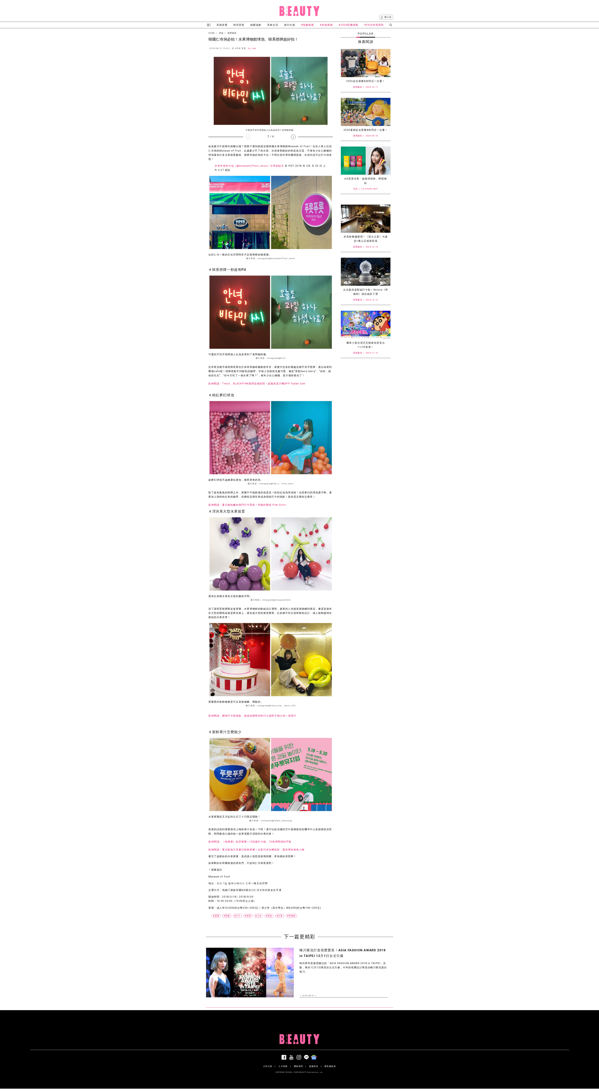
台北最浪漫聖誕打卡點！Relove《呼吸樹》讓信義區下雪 (365, 291)
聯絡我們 (298, 1066)
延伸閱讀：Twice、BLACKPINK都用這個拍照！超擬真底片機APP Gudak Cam (256, 383)
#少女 (258, 916)
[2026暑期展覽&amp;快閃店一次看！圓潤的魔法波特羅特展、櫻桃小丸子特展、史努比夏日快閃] (366, 112)
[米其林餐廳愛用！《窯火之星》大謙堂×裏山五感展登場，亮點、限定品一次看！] (366, 218)
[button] (293, 137)
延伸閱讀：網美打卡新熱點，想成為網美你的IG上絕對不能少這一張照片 (252, 715)
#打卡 (237, 916)
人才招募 (282, 1066)
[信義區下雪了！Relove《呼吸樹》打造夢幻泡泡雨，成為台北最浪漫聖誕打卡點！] (366, 272)
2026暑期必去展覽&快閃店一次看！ (366, 129)
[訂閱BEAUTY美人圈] (314, 1057)
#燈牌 (248, 916)
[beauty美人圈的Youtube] (292, 1057)
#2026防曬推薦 (348, 24)
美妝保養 (222, 24)
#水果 (280, 916)
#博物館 (291, 916)
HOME (211, 33)
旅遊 (221, 33)
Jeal (253, 48)
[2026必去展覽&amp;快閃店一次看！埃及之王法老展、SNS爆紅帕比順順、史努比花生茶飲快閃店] (366, 63)
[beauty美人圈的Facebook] (284, 1057)
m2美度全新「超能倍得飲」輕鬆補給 (365, 180)
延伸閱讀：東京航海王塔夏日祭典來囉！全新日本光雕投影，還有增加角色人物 (256, 849)
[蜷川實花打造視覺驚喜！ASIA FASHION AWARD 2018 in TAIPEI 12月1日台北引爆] (250, 972)
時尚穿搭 (238, 24)
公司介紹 (267, 1066)
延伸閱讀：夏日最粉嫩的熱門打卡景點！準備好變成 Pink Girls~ (247, 504)
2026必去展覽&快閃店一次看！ (365, 81)
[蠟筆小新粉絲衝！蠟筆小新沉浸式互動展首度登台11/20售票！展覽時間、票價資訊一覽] (366, 325)
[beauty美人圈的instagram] (299, 1057)
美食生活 (272, 24)
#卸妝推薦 (326, 24)
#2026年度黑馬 (374, 24)
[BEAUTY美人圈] (299, 11)
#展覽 (216, 916)
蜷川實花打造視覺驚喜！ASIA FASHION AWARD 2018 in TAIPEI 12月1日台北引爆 (343, 953)
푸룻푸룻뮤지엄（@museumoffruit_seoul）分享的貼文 (249, 165)
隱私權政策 (330, 1066)
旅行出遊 (289, 24)
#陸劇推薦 (307, 24)
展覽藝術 (232, 33)
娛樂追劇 (255, 24)
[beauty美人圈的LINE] (307, 1057)
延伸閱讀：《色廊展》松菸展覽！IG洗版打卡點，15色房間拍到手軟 (249, 841)
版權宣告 (313, 1066)
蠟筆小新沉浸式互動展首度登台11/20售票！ (365, 345)
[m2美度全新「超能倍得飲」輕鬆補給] (366, 160)
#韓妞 (269, 916)
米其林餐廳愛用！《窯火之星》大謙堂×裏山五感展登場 (366, 238)
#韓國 (227, 916)
